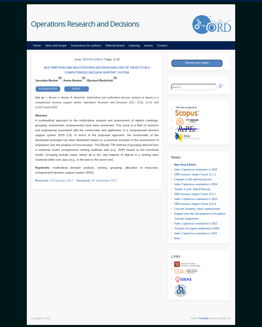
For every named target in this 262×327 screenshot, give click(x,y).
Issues (148, 45)
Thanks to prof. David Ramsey (192, 189)
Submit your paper (197, 62)
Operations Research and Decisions (85, 24)
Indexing (134, 45)
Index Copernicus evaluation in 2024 (195, 184)
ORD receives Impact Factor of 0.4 (195, 203)
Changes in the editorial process (193, 179)
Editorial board (114, 45)
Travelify (203, 318)
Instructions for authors (86, 45)
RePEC (76, 88)
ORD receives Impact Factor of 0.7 (195, 194)
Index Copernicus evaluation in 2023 (195, 199)
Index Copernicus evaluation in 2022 (195, 223)
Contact (162, 45)
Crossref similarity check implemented (197, 208)
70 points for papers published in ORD (196, 228)
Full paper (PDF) (48, 88)
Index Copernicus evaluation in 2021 (195, 233)
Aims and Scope (56, 45)
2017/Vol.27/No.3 (93, 59)
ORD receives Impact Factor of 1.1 (195, 174)
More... (178, 238)
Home (37, 45)
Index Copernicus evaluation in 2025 (195, 169)
